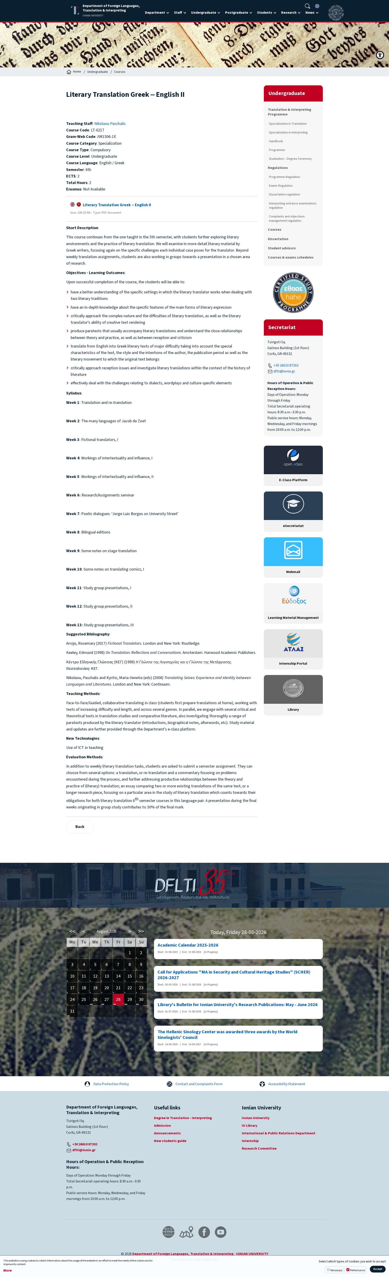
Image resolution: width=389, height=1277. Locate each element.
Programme (277, 150)
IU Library (249, 1125)
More (7, 1270)
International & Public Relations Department (278, 1133)
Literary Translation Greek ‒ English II (116, 205)
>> (141, 931)
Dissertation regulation (284, 194)
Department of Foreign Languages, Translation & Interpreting (182, 1253)
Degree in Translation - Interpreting (183, 1117)
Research (288, 12)
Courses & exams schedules (291, 257)
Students (264, 12)
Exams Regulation (281, 185)
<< (72, 931)
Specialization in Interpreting (288, 132)
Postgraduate (236, 12)
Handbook (276, 141)
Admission (162, 1125)
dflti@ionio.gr (284, 371)
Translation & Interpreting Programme (289, 112)
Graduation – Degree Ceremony (290, 158)
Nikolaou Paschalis (110, 123)
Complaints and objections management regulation (287, 218)
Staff (178, 12)
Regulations (278, 167)
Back (79, 827)
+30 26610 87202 (286, 365)
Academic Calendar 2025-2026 (188, 945)
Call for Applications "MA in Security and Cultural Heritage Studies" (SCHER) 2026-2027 (234, 975)
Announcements (167, 1133)
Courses (119, 72)
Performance (357, 1270)
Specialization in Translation (288, 123)
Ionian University (255, 1117)
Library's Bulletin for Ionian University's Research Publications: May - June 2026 (238, 1005)
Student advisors (282, 248)
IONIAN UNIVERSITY (252, 1253)
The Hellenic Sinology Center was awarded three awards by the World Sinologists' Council (227, 1034)
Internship (250, 1140)
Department (155, 12)
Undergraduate (203, 12)
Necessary (336, 1270)
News (309, 12)
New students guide (170, 1140)
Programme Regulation (284, 177)
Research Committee (259, 1148)
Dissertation (278, 239)
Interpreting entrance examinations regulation (293, 205)
